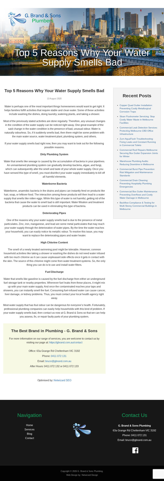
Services (29, 429)
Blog (29, 433)
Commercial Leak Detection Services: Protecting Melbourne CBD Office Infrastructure (139, 130)
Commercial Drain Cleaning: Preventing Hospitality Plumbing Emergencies (136, 183)
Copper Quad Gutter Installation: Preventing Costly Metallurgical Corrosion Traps (136, 108)
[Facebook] (134, 449)
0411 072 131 (59, 356)
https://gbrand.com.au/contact (65, 342)
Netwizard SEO (62, 380)
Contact (29, 438)
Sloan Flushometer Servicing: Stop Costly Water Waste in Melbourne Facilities (137, 119)
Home (29, 425)
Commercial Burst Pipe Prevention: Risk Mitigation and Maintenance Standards (137, 172)
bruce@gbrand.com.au (58, 361)
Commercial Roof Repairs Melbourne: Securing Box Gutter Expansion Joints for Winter (139, 153)
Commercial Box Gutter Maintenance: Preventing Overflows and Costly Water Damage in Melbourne (139, 194)
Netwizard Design (90, 475)
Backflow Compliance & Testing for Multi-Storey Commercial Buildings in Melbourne (138, 205)
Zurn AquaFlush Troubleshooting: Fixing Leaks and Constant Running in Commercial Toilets (138, 141)
